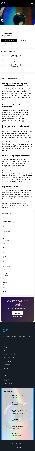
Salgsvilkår (7, 380)
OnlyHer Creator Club (10, 354)
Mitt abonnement (9, 357)
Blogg (6, 347)
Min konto (7, 350)
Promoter (7, 364)
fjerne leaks (7, 361)
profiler (6, 368)
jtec (20, 447)
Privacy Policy (8, 383)
